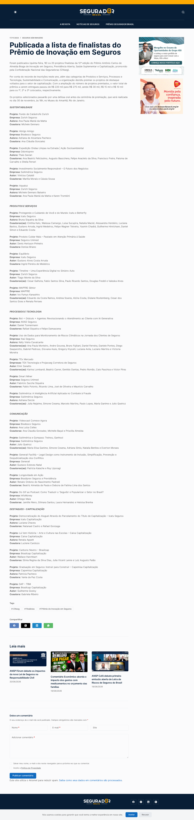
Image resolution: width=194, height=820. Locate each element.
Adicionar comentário (23, 737)
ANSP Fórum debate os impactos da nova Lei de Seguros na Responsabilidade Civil (27, 674)
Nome (15, 727)
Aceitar (131, 814)
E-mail (56, 727)
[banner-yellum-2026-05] (161, 55)
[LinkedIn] (37, 625)
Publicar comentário (22, 775)
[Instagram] (141, 802)
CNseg (15, 609)
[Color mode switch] (15, 12)
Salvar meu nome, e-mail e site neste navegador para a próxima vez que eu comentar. (51, 763)
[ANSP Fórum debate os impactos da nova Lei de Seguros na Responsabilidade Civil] (28, 658)
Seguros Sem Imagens (32, 38)
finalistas (29, 609)
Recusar (145, 814)
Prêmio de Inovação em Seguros (55, 609)
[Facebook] (14, 625)
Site (95, 727)
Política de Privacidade (31, 768)
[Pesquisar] (183, 12)
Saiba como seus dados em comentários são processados (90, 780)
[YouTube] (156, 802)
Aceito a (27, 768)
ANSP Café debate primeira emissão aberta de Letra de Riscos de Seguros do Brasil (107, 679)
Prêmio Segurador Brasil (120, 24)
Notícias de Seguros (88, 24)
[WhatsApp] (48, 625)
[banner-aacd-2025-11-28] (161, 96)
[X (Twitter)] (25, 625)
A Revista (65, 24)
